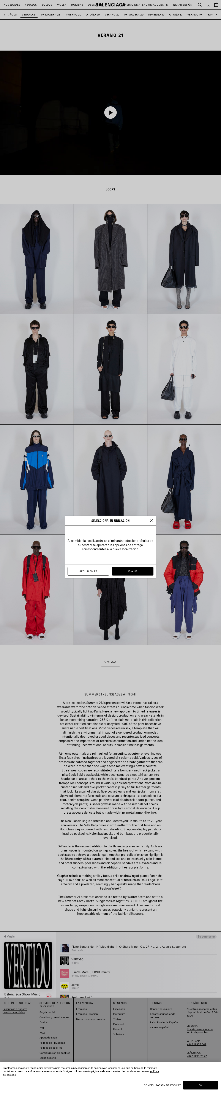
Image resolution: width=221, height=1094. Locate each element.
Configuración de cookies (162, 1085)
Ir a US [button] (132, 571)
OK (200, 1085)
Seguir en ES (88, 571)
